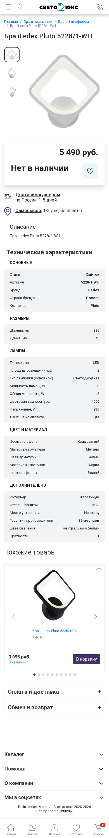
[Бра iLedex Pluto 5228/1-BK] (54, 595)
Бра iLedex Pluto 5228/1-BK (54, 631)
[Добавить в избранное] (90, 171)
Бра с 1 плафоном (73, 21)
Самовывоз (28, 210)
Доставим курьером (37, 194)
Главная (11, 21)
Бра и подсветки (38, 21)
